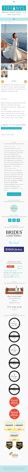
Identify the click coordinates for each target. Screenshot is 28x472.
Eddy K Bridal (8, 21)
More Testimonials (14, 194)
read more (17, 166)
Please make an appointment (11, 128)
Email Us (14, 309)
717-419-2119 (14, 307)
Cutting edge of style (9, 146)
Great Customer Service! (10, 168)
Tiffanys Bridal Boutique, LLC (14, 10)
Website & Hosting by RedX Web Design (14, 469)
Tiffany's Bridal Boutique (12, 275)
